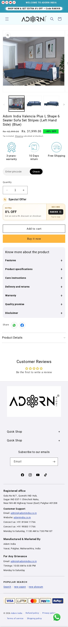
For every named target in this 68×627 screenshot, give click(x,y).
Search (7, 586)
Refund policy (32, 613)
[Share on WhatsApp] (14, 325)
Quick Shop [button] (14, 431)
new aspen (20, 586)
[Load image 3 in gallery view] (51, 104)
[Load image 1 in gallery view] (16, 104)
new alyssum (36, 586)
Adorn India (16, 613)
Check (36, 171)
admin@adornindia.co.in (24, 513)
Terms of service (15, 618)
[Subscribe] (54, 462)
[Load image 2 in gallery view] (34, 104)
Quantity (7, 182)
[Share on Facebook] (22, 325)
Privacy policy (49, 613)
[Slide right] (64, 104)
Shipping (19, 136)
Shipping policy (34, 618)
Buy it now (34, 238)
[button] (7, 19)
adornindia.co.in (22, 517)
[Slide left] (4, 104)
